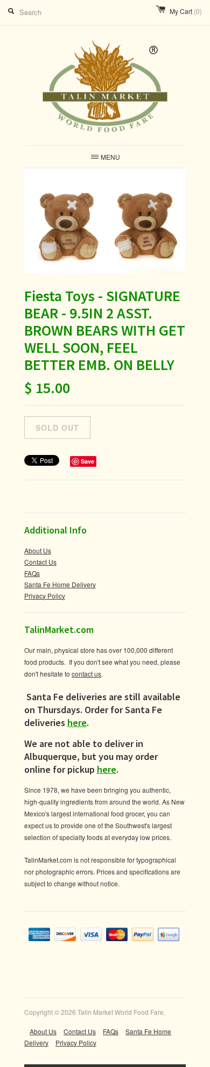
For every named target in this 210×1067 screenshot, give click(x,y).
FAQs (32, 573)
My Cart (186, 11)
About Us (37, 550)
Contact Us (40, 561)
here (77, 722)
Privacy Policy (44, 595)
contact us (86, 673)
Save (87, 461)
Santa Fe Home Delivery (60, 584)
